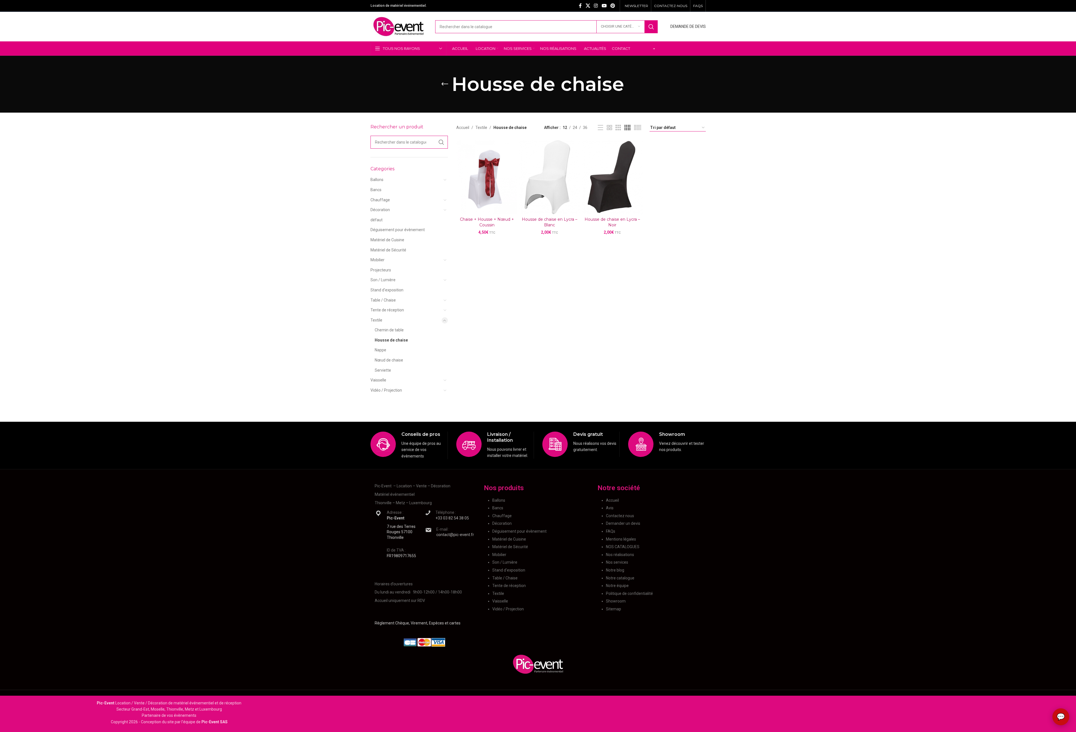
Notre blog (615, 570)
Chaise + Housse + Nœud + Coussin (487, 222)
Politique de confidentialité (629, 593)
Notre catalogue (620, 578)
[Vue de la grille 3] (618, 127)
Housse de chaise (391, 340)
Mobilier (377, 260)
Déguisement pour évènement (397, 229)
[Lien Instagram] (596, 5)
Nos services (617, 562)
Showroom (616, 601)
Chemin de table (389, 330)
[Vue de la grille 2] (609, 127)
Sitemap (613, 609)
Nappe (380, 350)
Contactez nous (620, 516)
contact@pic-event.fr (455, 534)
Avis (610, 508)
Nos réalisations (620, 554)
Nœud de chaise (389, 360)
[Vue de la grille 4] (627, 127)
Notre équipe (617, 585)
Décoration (380, 209)
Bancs (375, 190)
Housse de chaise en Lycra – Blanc (549, 222)
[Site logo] (398, 26)
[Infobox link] (409, 445)
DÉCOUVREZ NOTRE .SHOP (682, 48)
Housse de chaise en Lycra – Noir (612, 222)
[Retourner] (445, 84)
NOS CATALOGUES (622, 546)
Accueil (462, 127)
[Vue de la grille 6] (637, 127)
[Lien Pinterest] (612, 5)
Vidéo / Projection (386, 390)
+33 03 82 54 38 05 (452, 518)
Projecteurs (380, 270)
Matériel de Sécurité (388, 250)
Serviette (383, 370)
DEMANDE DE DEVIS (688, 26)
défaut (376, 220)
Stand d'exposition (386, 290)
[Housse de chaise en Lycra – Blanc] (549, 177)
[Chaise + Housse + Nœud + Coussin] (486, 177)
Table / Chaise (383, 300)
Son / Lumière (383, 280)
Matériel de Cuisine (387, 240)
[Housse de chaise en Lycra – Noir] (612, 177)
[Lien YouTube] (604, 5)
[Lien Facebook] (580, 5)
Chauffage (380, 200)
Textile (376, 320)
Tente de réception (387, 310)
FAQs (610, 531)
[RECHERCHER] (651, 26)
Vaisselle (378, 380)
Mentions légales (621, 539)
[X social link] (588, 5)
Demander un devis (623, 523)
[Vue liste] (600, 127)
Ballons (376, 179)
